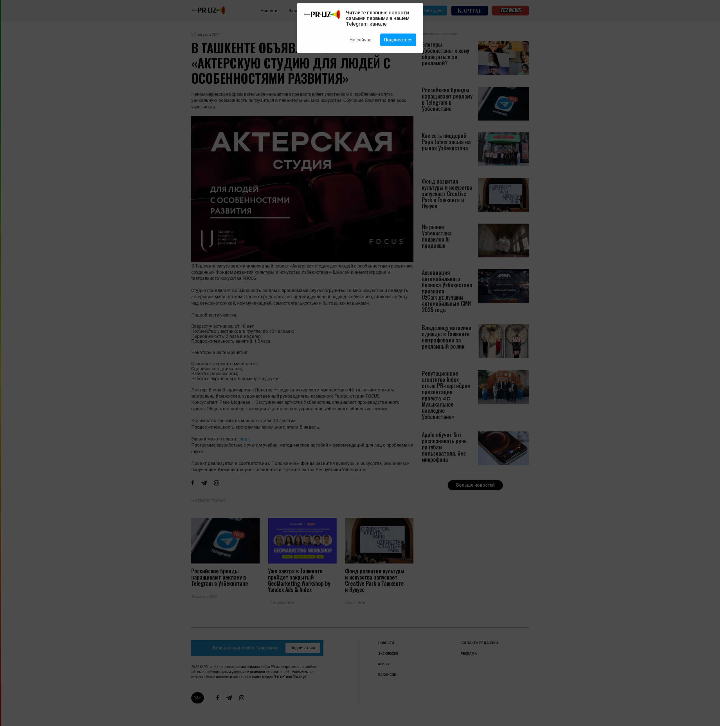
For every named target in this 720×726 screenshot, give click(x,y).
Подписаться (398, 40)
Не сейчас (361, 40)
